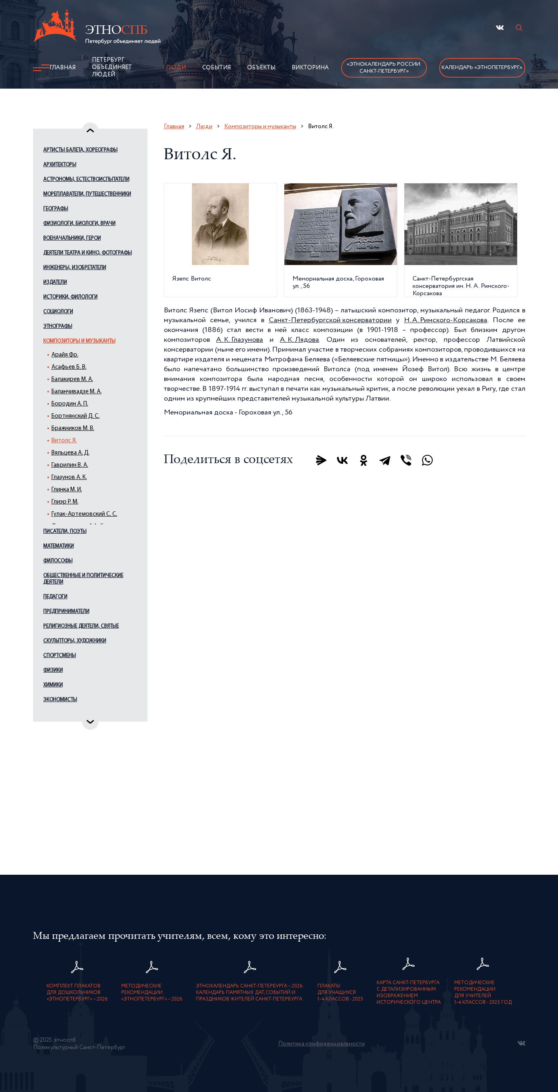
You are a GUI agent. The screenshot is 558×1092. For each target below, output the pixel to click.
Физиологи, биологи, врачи (79, 223)
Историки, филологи (70, 297)
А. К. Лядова (299, 339)
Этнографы (57, 326)
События (216, 68)
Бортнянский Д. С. (75, 416)
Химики (53, 685)
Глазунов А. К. (69, 478)
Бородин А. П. (69, 404)
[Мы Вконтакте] (500, 27)
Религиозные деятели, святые (81, 626)
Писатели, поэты (65, 531)
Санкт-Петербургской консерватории (330, 320)
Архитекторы (59, 164)
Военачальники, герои (72, 238)
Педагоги (55, 596)
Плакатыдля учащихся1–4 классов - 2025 (340, 993)
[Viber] (406, 460)
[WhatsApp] (427, 460)
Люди (176, 68)
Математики (58, 546)
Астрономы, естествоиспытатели (86, 179)
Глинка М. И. (66, 490)
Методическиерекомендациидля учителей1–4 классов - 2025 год (483, 993)
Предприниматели (66, 611)
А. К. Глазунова (239, 339)
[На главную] (97, 28)
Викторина (310, 68)
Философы (58, 561)
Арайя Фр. (64, 355)
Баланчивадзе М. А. (76, 392)
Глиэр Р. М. (64, 502)
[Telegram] (385, 460)
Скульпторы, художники (74, 641)
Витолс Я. (64, 441)
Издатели (55, 282)
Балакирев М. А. (72, 380)
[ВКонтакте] (342, 460)
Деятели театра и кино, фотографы (87, 253)
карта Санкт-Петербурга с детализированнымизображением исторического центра (409, 993)
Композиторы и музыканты (79, 341)
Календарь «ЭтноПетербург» (482, 67)
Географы (55, 209)
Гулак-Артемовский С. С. (84, 514)
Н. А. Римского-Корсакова (445, 320)
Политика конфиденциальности (321, 1044)
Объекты (261, 68)
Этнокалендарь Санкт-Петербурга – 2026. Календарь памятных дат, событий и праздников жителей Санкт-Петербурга (250, 993)
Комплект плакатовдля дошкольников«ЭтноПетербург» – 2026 (77, 993)
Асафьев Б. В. (69, 367)
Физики (53, 670)
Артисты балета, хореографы (80, 150)
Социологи (58, 311)
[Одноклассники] (363, 460)
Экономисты (60, 699)
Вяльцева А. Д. (70, 453)
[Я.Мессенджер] (321, 460)
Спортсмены (59, 655)
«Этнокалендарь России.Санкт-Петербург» (384, 68)
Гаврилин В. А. (69, 465)
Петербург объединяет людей (112, 67)
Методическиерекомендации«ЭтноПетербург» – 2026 (152, 993)
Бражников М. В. (72, 429)
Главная (62, 68)
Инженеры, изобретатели (74, 267)
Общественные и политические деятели (83, 579)
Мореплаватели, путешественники (87, 194)
